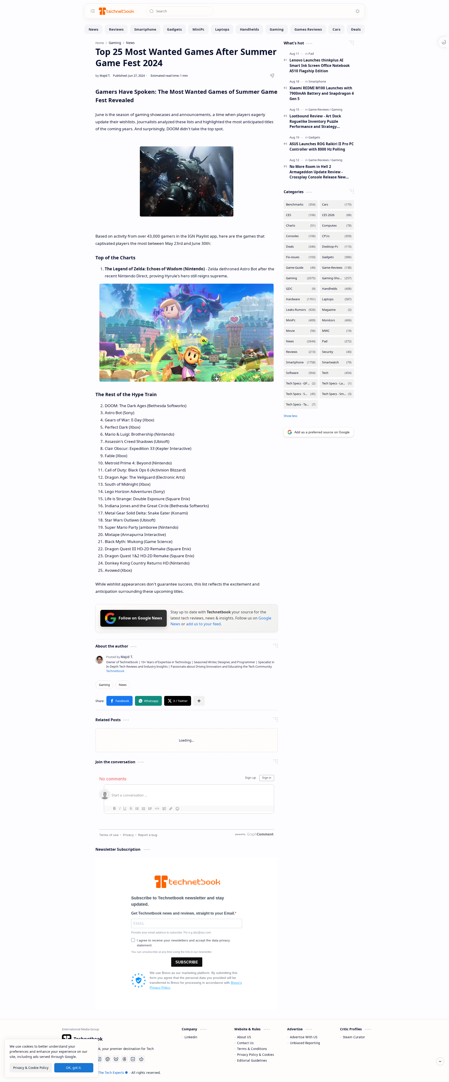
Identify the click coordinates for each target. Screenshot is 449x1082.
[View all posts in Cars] (337, 204)
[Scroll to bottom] (440, 1061)
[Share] (272, 75)
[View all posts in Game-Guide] (301, 267)
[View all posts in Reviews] (301, 351)
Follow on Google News (140, 618)
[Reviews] (116, 29)
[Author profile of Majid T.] (102, 75)
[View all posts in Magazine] (337, 309)
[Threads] (124, 1059)
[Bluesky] (115, 1059)
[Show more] (290, 415)
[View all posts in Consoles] (301, 236)
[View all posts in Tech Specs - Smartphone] (301, 394)
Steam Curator (354, 1037)
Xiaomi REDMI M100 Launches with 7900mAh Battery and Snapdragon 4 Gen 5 (322, 93)
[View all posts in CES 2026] (337, 215)
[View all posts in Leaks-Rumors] (301, 309)
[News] (93, 29)
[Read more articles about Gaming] (336, 109)
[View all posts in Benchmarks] (301, 204)
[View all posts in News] (301, 341)
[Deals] (356, 29)
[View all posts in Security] (337, 351)
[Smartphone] (145, 29)
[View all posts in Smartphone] (301, 362)
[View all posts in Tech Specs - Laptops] (337, 383)
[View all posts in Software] (301, 373)
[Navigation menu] (92, 10)
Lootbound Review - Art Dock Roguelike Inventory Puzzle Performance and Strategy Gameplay (315, 121)
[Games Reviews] (308, 29)
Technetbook (115, 671)
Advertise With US (303, 1037)
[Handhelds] (249, 29)
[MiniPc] (198, 29)
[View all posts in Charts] (301, 225)
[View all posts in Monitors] (337, 320)
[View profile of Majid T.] (119, 657)
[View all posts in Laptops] (337, 299)
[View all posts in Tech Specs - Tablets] (301, 404)
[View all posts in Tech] (337, 373)
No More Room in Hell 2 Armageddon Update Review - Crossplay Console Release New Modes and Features (318, 172)
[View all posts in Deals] (301, 246)
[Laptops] (222, 29)
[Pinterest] (107, 1059)
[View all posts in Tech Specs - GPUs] (301, 383)
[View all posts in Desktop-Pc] (337, 246)
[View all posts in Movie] (301, 330)
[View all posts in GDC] (301, 288)
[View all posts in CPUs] (337, 236)
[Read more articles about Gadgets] (314, 137)
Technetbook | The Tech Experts (100, 1072)
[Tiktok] (99, 1059)
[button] (119, 701)
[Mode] (357, 11)
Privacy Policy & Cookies (255, 1054)
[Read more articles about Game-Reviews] (319, 109)
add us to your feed (203, 623)
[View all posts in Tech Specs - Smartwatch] (337, 394)
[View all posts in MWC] (337, 330)
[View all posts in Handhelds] (337, 288)
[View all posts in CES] (301, 215)
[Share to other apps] (199, 701)
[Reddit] (141, 1059)
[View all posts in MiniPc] (301, 320)
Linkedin (191, 1037)
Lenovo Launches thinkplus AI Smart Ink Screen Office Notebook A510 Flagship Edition (320, 65)
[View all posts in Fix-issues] (301, 257)
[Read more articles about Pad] (311, 53)
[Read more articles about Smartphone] (317, 81)
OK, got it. (74, 1067)
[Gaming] (276, 29)
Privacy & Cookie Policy (30, 1067)
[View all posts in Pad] (337, 341)
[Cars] (336, 29)
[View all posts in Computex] (337, 225)
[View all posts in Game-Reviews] (337, 267)
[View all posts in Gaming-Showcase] (337, 278)
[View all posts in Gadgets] (337, 257)
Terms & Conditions (252, 1048)
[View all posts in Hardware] (301, 299)
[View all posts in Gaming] (301, 278)
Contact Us (245, 1043)
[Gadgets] (174, 29)
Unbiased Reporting (305, 1043)
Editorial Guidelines (252, 1060)
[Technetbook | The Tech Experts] (116, 11)
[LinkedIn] (132, 1059)
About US (244, 1037)
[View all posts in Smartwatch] (337, 362)
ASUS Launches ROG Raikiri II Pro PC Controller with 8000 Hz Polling (322, 146)
